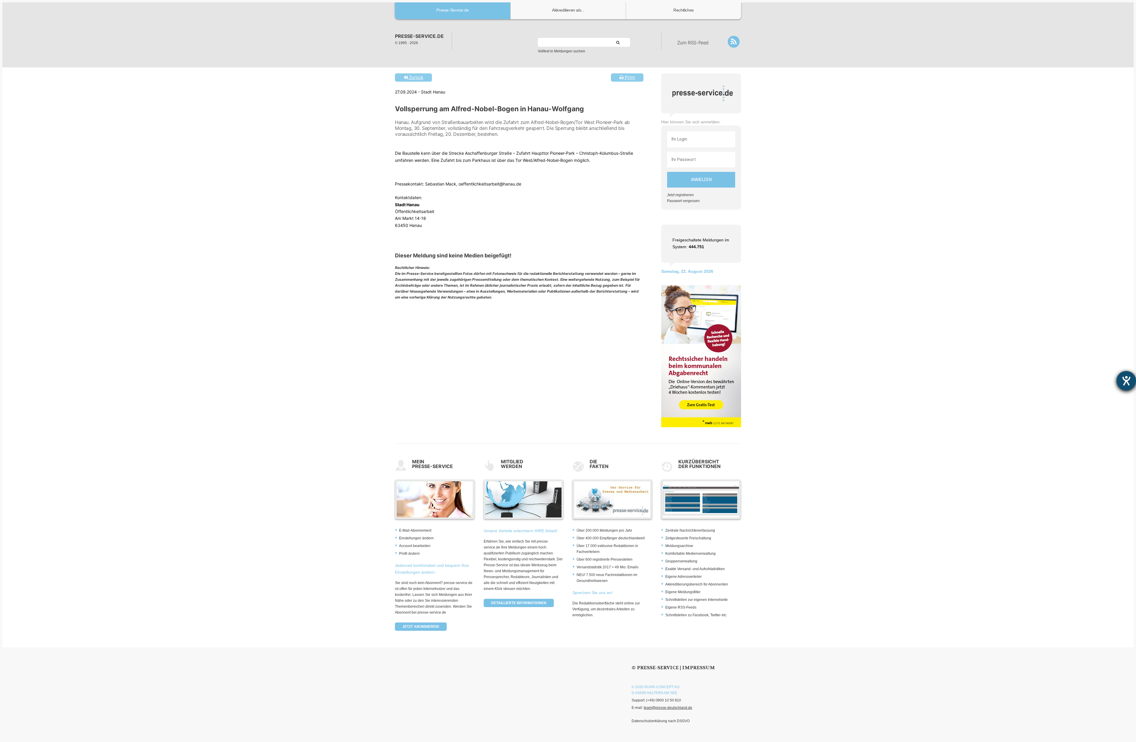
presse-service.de (419, 36)
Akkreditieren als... (568, 10)
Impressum (698, 667)
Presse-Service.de (452, 10)
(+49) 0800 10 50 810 (663, 700)
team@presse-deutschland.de (668, 708)
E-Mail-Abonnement (415, 530)
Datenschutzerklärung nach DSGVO (661, 721)
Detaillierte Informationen (518, 603)
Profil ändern (409, 553)
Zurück (415, 77)
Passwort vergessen (683, 201)
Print (629, 77)
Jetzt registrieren (680, 195)
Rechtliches (683, 10)
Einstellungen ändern (416, 538)
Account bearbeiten (414, 546)
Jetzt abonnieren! (420, 627)
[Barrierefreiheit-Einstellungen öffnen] (1126, 381)
